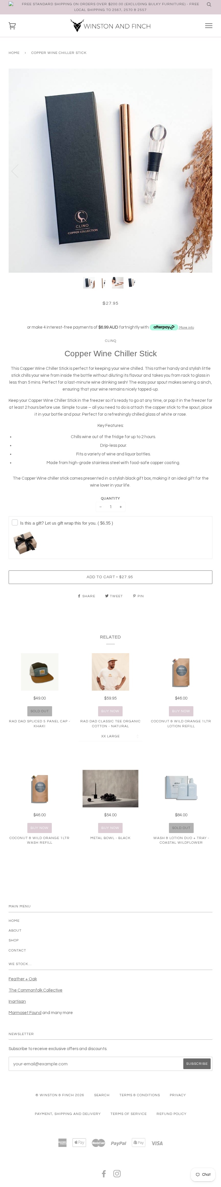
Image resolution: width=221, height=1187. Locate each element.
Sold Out (40, 711)
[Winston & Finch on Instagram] (117, 1175)
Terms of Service (128, 1114)
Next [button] (201, 170)
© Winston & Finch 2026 (59, 1095)
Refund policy (171, 1114)
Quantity (110, 498)
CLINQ (110, 341)
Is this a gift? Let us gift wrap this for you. (66, 523)
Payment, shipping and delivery (68, 1114)
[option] (110, 171)
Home (14, 53)
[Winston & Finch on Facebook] (104, 1175)
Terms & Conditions (139, 1095)
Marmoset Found (25, 1013)
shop (14, 940)
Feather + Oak (23, 979)
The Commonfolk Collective (35, 990)
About (15, 930)
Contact (17, 950)
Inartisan (17, 1001)
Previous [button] (18, 170)
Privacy (178, 1095)
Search (102, 1095)
